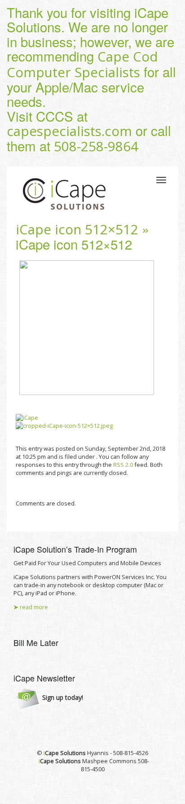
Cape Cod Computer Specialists (82, 64)
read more (30, 607)
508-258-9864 (96, 146)
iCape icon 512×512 (77, 229)
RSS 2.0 (123, 465)
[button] (49, 698)
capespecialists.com (69, 131)
